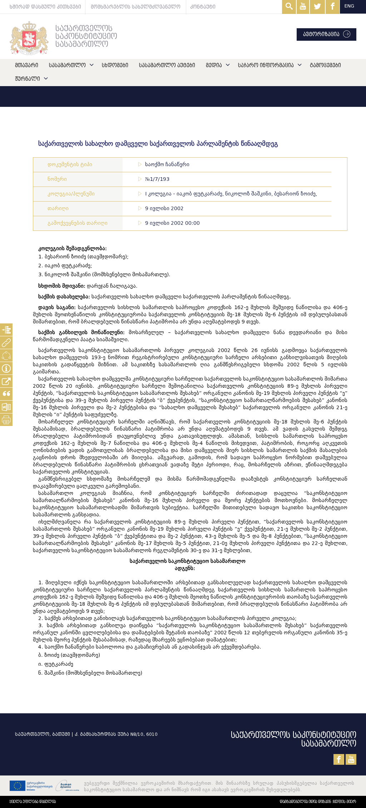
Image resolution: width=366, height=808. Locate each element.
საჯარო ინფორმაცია (266, 66)
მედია (214, 66)
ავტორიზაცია (321, 34)
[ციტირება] (6, 394)
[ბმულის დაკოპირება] (6, 381)
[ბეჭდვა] (6, 419)
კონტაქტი (203, 7)
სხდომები (115, 66)
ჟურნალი (27, 79)
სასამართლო (67, 66)
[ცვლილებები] (6, 355)
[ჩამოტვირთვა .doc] (6, 407)
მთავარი (26, 66)
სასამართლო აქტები (167, 66)
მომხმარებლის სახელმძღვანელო (135, 7)
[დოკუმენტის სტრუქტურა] (6, 329)
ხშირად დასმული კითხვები (45, 7)
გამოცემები (325, 66)
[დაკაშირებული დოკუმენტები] (6, 342)
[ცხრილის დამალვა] (6, 368)
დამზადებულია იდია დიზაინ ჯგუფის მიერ (318, 801)
